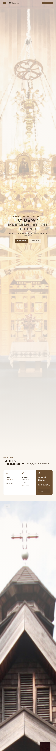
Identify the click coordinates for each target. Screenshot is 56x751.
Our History (36, 3)
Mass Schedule (21, 240)
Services (30, 3)
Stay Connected (47, 3)
